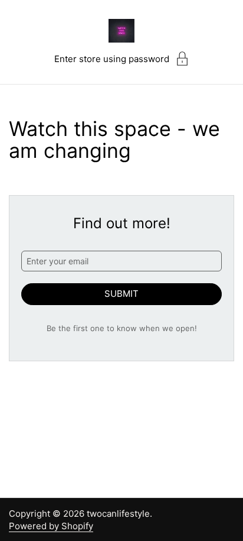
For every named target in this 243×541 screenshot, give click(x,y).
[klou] (121, 31)
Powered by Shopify (51, 526)
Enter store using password (111, 58)
